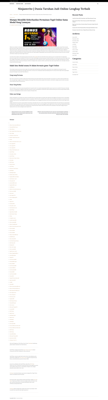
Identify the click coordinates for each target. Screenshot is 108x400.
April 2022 (74, 55)
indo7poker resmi (13, 178)
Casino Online (75, 62)
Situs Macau (12, 129)
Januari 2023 (75, 51)
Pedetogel (30, 343)
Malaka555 (12, 245)
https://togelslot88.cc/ (14, 253)
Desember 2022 (75, 53)
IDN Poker (12, 162)
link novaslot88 (13, 249)
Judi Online (28, 3)
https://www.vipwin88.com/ (15, 125)
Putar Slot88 (12, 228)
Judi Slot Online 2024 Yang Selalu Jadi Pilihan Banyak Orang (84, 18)
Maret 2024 (74, 37)
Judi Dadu (12, 166)
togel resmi (12, 313)
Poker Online (75, 67)
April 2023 (74, 46)
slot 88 (35, 56)
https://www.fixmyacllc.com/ (15, 226)
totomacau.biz (12, 296)
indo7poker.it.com (13, 207)
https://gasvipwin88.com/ (15, 290)
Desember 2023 (75, 38)
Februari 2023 (75, 49)
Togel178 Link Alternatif (14, 278)
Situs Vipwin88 (13, 238)
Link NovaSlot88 (13, 269)
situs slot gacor (13, 294)
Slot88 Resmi (12, 236)
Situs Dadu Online (23, 357)
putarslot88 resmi (13, 182)
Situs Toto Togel (13, 247)
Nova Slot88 (12, 263)
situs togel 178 (12, 195)
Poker (11, 139)
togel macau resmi (13, 251)
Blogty (21, 398)
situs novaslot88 (13, 222)
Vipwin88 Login (13, 302)
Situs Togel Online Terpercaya (15, 131)
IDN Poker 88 (12, 242)
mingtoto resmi (13, 218)
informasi (12, 193)
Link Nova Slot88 (13, 259)
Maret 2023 (74, 47)
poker (11, 199)
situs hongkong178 (13, 197)
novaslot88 (12, 309)
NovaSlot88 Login (13, 261)
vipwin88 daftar (13, 255)
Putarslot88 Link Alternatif (15, 325)
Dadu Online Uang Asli (27, 349)
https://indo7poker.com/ (14, 149)
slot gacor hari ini (13, 340)
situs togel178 (12, 143)
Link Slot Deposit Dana (14, 240)
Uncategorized (75, 74)
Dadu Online (12, 164)
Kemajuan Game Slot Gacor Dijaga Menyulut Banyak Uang (83, 29)
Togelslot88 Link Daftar (14, 176)
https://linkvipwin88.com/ (15, 288)
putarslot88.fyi (13, 267)
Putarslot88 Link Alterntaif (15, 327)
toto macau (12, 304)
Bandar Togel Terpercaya (14, 137)
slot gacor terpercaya (14, 135)
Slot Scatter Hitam (13, 213)
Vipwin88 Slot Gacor (14, 127)
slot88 (11, 282)
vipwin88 (11, 284)
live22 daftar (12, 203)
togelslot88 (12, 298)
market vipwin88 (13, 220)
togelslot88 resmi (13, 185)
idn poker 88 (12, 180)
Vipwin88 (12, 276)
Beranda (12, 3)
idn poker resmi (13, 205)
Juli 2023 (74, 44)
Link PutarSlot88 (13, 265)
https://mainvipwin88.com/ (15, 286)
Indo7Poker (12, 151)
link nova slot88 (13, 191)
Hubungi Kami (19, 3)
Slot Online (74, 69)
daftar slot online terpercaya (15, 189)
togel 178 (11, 201)
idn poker (11, 160)
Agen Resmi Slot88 (13, 211)
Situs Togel (12, 133)
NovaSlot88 (12, 271)
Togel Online (74, 72)
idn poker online (13, 153)
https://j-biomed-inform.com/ (15, 141)
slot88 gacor (12, 187)
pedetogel (12, 170)
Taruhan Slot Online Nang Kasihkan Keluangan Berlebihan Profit (84, 27)
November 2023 (75, 40)
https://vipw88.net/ (13, 224)
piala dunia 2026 (13, 338)
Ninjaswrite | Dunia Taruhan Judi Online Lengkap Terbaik (54, 8)
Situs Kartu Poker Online (14, 158)
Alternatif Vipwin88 (14, 336)
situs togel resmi (13, 292)
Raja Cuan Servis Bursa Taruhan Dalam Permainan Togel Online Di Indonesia (85, 25)
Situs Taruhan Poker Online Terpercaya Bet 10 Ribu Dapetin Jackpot (84, 21)
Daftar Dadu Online (13, 174)
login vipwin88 (13, 280)
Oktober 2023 (75, 42)
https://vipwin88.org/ (14, 234)
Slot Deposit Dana (13, 300)
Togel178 (11, 257)
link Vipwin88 (12, 323)
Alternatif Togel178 (13, 307)
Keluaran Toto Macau (14, 168)
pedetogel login (13, 172)
